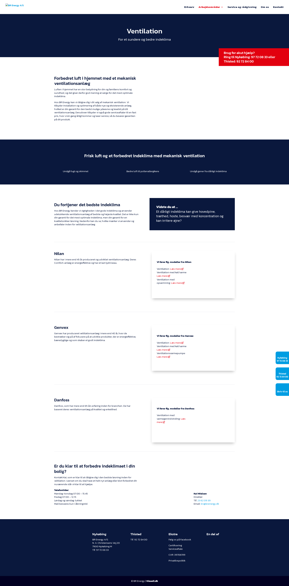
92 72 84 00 (245, 61)
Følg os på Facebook (180, 539)
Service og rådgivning (242, 7)
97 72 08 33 (259, 56)
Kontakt (278, 7)
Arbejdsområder (209, 7)
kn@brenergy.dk (210, 504)
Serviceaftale (176, 549)
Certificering (175, 545)
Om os (265, 7)
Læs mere (176, 269)
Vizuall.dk (152, 581)
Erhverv (189, 7)
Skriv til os (282, 391)
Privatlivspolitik (177, 560)
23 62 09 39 (204, 500)
